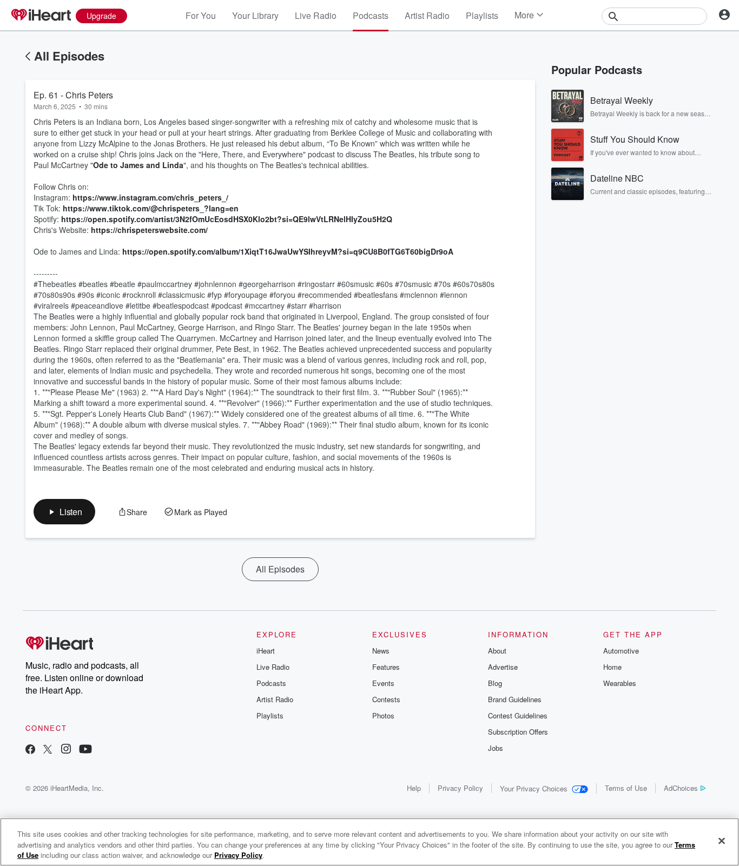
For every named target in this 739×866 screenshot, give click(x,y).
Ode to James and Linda (138, 164)
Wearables (619, 683)
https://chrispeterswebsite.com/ (149, 229)
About (497, 650)
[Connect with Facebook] (30, 750)
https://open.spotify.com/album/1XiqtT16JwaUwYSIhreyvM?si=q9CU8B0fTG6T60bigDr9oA (287, 251)
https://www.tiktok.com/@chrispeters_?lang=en (151, 208)
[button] (64, 511)
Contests (386, 699)
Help (414, 788)
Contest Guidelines (517, 715)
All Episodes (69, 55)
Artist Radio (427, 15)
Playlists (482, 15)
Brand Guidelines (515, 699)
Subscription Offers (518, 732)
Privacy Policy (460, 788)
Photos (383, 715)
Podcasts (370, 15)
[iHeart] (40, 15)
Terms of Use (626, 788)
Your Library (255, 15)
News (381, 650)
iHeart (265, 650)
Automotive (621, 650)
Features (386, 667)
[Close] (722, 840)
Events (383, 683)
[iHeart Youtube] (85, 750)
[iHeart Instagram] (66, 750)
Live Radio (315, 15)
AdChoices (681, 788)
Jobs (495, 748)
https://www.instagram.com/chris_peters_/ (150, 197)
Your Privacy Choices (534, 788)
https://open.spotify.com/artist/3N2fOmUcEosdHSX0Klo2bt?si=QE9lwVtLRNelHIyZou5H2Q (226, 219)
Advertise (503, 667)
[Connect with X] (47, 750)
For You (201, 15)
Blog (495, 683)
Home (612, 667)
